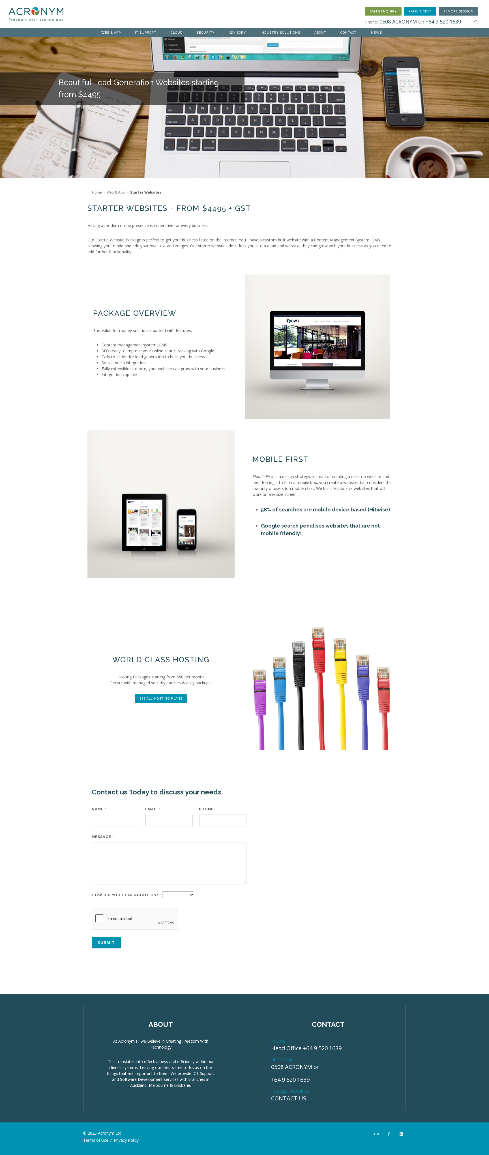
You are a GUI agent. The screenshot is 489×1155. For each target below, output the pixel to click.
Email (152, 809)
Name (99, 809)
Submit (106, 942)
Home (97, 192)
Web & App (116, 192)
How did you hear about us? (126, 895)
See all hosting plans (161, 698)
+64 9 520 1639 (290, 1079)
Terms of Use (95, 1140)
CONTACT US (288, 1098)
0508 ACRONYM (291, 1067)
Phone (206, 809)
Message (103, 837)
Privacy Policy (126, 1140)
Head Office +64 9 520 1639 (306, 1048)
